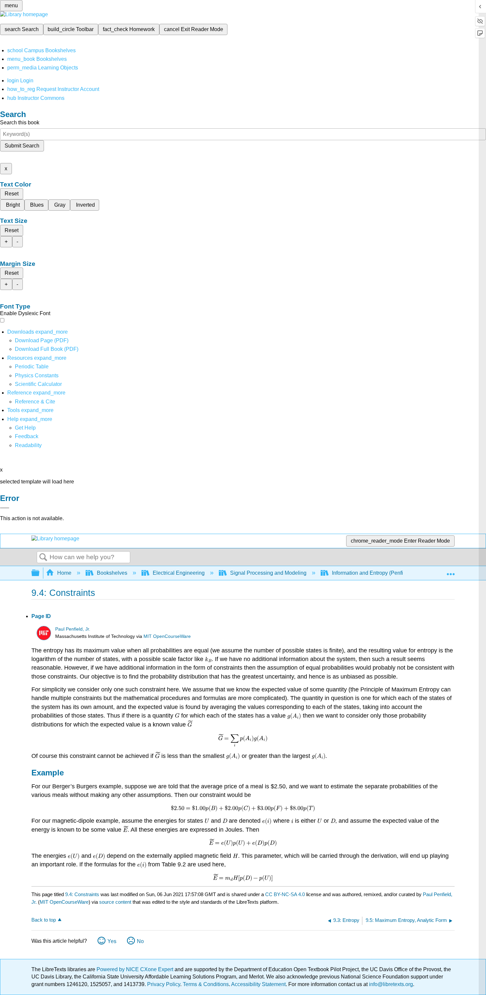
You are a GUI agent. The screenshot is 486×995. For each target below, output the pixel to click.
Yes (111, 941)
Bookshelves (112, 573)
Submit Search (22, 145)
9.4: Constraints (82, 894)
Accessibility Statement (258, 984)
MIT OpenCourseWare (167, 636)
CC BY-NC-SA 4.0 (285, 894)
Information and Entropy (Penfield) (372, 573)
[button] (26, 436)
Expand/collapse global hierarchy (39, 573)
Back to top (43, 920)
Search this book (19, 122)
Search (43, 557)
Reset (12, 193)
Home (64, 573)
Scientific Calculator (38, 384)
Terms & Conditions (206, 984)
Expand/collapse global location (451, 571)
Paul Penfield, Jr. (72, 629)
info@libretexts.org (390, 984)
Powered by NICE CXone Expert (136, 969)
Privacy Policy (163, 984)
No (140, 941)
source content (115, 902)
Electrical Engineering (178, 573)
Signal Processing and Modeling (268, 573)
